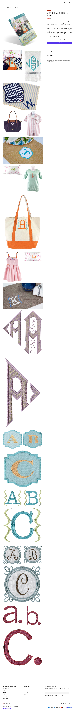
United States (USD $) (7, 703)
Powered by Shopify (14, 706)
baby (56, 25)
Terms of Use (57, 695)
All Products (8, 7)
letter (70, 27)
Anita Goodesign (8, 706)
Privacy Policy (5, 696)
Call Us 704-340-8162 (27, 690)
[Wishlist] (70, 3)
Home (3, 7)
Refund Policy (26, 692)
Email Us (25, 688)
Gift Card (25, 694)
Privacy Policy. (62, 695)
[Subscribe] (68, 693)
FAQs (3, 694)
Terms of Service (5, 698)
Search (4, 690)
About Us (4, 692)
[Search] (65, 3)
